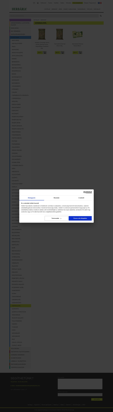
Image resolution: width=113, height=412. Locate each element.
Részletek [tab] (56, 198)
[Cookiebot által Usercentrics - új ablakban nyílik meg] (84, 192)
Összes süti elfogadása (80, 218)
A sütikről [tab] (81, 198)
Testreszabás (55, 218)
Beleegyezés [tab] (31, 198)
